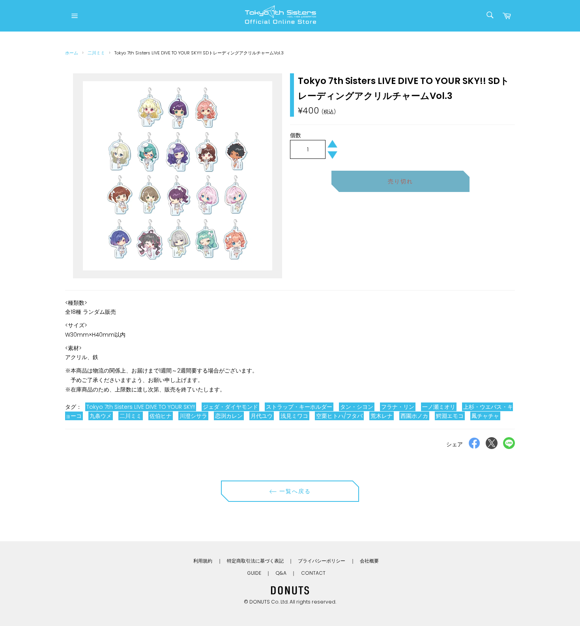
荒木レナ (381, 416)
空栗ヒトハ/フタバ (339, 416)
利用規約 (202, 560)
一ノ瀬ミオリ (438, 407)
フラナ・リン (397, 407)
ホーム (71, 53)
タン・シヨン (356, 407)
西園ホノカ (414, 416)
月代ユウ (262, 416)
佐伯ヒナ (161, 416)
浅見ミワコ (294, 416)
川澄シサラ (193, 416)
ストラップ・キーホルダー (299, 407)
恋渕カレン (229, 416)
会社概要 (369, 560)
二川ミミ (96, 53)
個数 (295, 135)
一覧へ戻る (294, 491)
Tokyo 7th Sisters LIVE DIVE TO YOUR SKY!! (140, 407)
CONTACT (313, 573)
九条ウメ (101, 416)
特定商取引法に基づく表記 (255, 560)
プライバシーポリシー (321, 560)
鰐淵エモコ (450, 416)
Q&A (280, 573)
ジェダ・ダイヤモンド (230, 407)
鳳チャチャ (485, 416)
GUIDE (254, 573)
